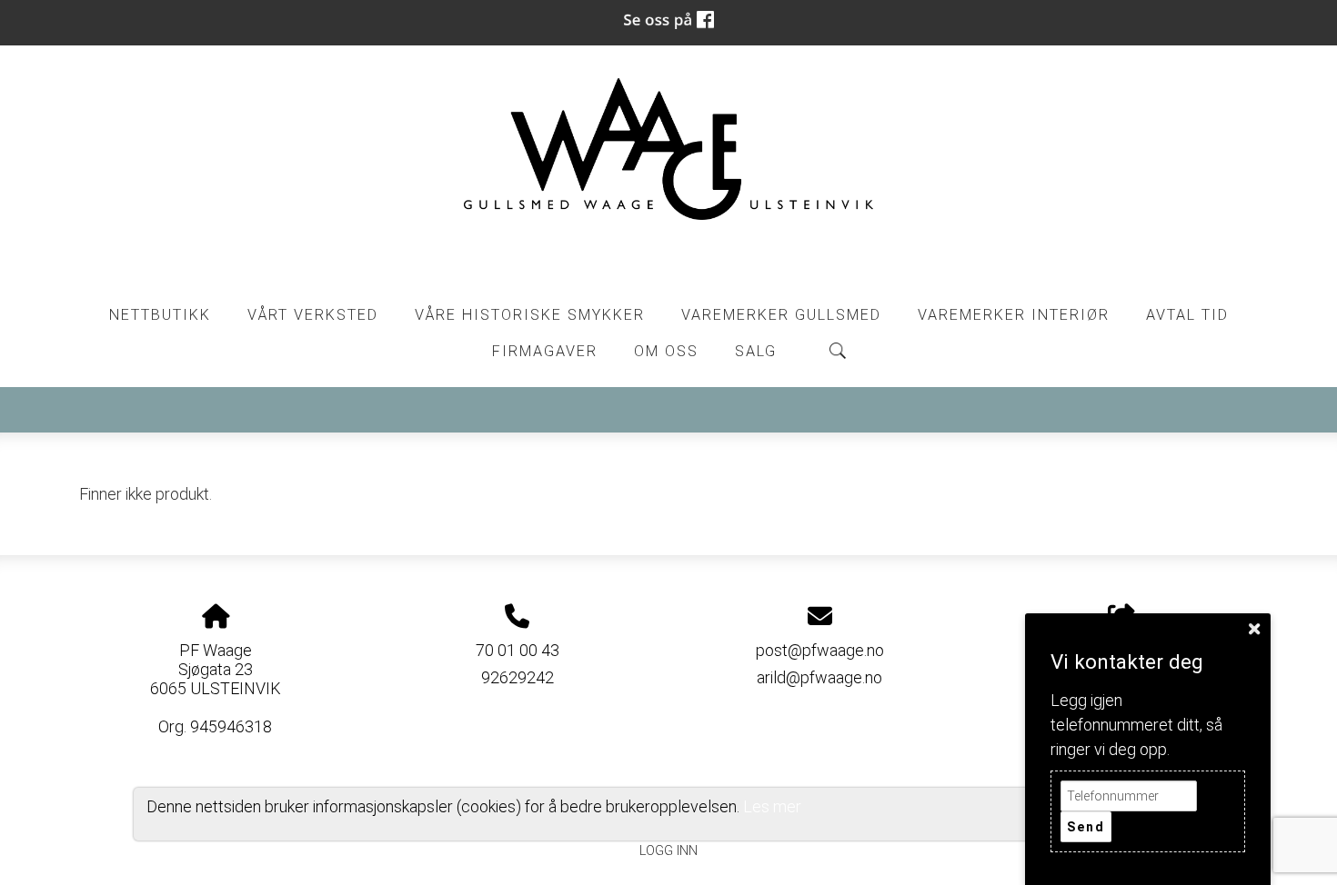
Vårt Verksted (312, 314)
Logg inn (668, 851)
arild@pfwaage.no (819, 677)
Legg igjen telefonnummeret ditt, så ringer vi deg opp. (1136, 725)
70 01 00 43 (517, 650)
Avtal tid (1187, 314)
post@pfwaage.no (820, 650)
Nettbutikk (160, 314)
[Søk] (837, 350)
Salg (756, 351)
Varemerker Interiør (1014, 314)
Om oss (666, 351)
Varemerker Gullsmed (781, 314)
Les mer (772, 806)
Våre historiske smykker (530, 314)
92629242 (517, 677)
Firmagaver (545, 351)
